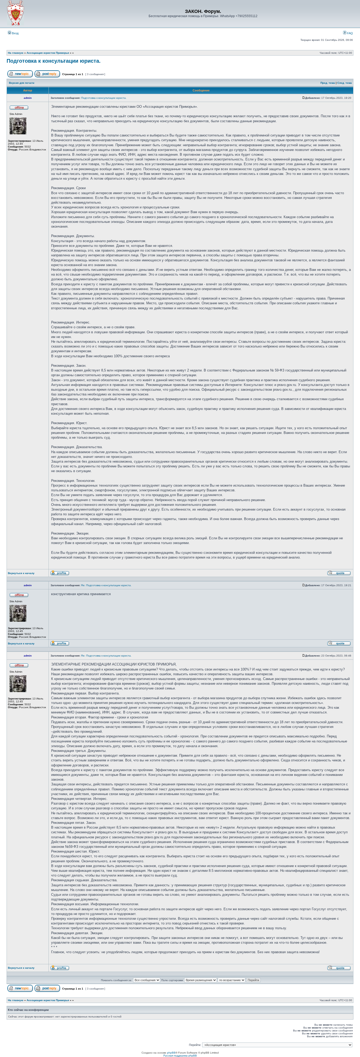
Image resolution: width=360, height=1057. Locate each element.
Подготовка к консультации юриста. (54, 61)
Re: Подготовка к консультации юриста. (106, 585)
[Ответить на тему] (47, 76)
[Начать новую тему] (20, 76)
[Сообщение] (303, 97)
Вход (14, 33)
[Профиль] (59, 574)
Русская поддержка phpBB (180, 1055)
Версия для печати (21, 82)
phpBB (171, 1052)
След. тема (344, 82)
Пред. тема (327, 82)
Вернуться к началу (21, 573)
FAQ (349, 33)
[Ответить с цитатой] (339, 574)
